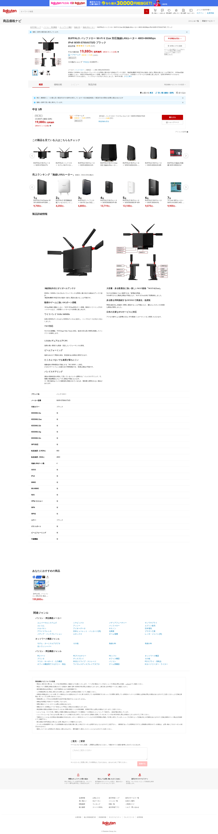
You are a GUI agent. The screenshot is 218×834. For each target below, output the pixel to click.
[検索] (146, 11)
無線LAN (77, 27)
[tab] (40, 85)
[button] (162, 11)
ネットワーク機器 (66, 27)
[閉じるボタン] (187, 32)
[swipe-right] (186, 156)
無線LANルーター (89, 27)
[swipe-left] (32, 156)
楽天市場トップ (35, 27)
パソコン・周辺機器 (50, 27)
